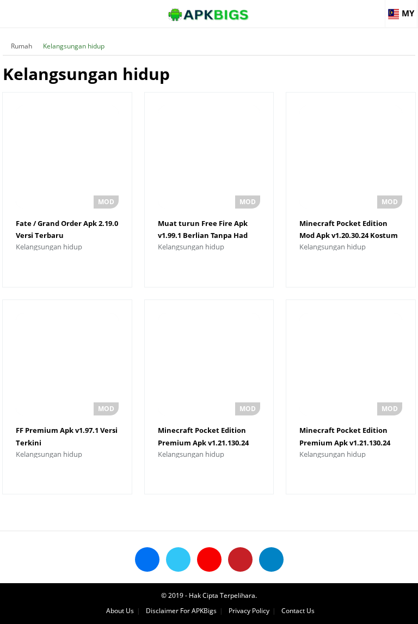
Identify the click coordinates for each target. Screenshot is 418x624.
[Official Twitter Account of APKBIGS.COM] (178, 559)
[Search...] (376, 8)
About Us (120, 610)
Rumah (21, 46)
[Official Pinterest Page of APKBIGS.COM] (240, 559)
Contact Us (298, 610)
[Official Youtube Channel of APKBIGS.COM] (209, 559)
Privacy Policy (249, 610)
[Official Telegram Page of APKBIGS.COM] (271, 559)
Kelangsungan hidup (73, 46)
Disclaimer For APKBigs (181, 610)
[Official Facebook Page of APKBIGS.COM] (147, 559)
